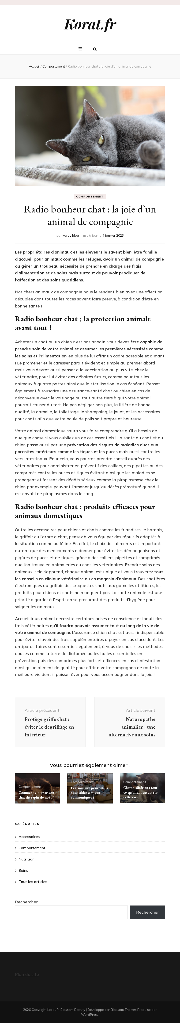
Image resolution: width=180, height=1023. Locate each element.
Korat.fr (90, 23)
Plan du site (27, 974)
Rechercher (26, 902)
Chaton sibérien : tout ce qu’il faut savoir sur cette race (140, 792)
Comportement (90, 196)
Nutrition (26, 859)
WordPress (89, 1014)
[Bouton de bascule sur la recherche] (95, 49)
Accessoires (29, 836)
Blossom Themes (124, 1010)
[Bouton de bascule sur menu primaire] (81, 49)
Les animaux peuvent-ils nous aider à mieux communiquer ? (89, 792)
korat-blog (71, 235)
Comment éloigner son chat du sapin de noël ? (36, 794)
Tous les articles (33, 881)
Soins (23, 870)
